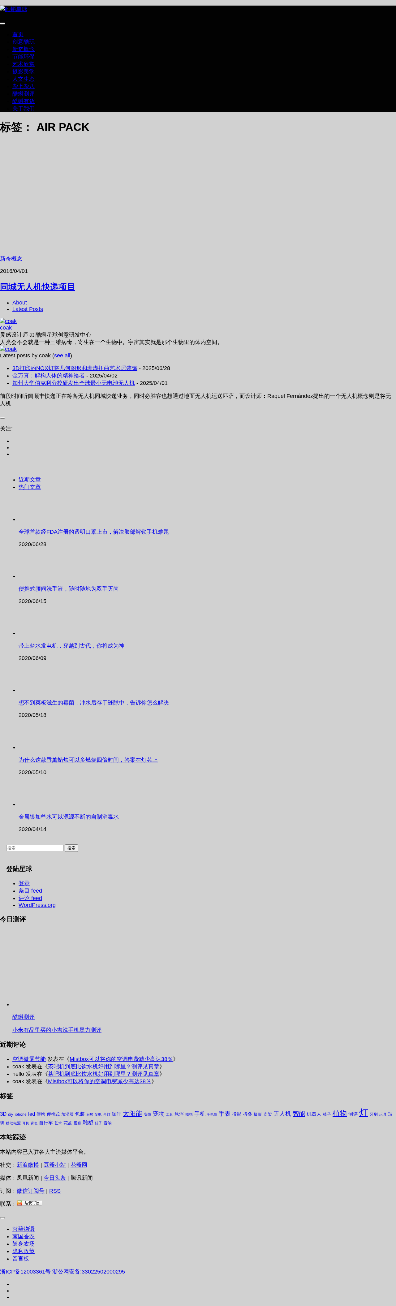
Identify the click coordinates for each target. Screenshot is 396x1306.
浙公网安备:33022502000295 (88, 1272)
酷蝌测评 (23, 94)
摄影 (258, 1114)
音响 (108, 1123)
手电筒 (212, 1114)
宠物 (159, 1113)
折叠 (247, 1114)
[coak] (8, 321)
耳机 (25, 1123)
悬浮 (179, 1114)
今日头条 (55, 1178)
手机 (199, 1114)
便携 (41, 1114)
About (19, 303)
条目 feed (30, 891)
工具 (169, 1114)
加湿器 (67, 1114)
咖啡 (116, 1114)
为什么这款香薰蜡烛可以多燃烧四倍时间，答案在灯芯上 (88, 760)
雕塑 (88, 1123)
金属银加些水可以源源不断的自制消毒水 (69, 817)
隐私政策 (23, 1251)
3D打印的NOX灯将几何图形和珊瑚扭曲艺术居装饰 (74, 368)
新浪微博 (28, 1165)
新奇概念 (23, 49)
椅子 (327, 1114)
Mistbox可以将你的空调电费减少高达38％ (121, 1059)
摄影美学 (23, 71)
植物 (340, 1113)
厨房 (89, 1114)
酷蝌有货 (23, 101)
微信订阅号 (31, 1191)
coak (6, 328)
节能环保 (23, 57)
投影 (236, 1114)
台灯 (106, 1114)
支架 (267, 1114)
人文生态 (23, 79)
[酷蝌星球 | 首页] (13, 9)
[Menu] (2, 23)
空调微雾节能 (29, 1059)
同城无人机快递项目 (37, 286)
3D (3, 1114)
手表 (224, 1113)
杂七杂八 (23, 86)
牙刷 (374, 1114)
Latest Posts (27, 309)
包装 (80, 1114)
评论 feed (30, 898)
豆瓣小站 (55, 1165)
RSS (55, 1191)
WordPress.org (37, 905)
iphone (21, 1114)
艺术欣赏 (23, 64)
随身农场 (23, 1244)
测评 (353, 1114)
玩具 (383, 1114)
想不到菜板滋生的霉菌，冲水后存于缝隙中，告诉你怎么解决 (94, 703)
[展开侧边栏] (2, 418)
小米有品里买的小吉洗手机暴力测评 (56, 1030)
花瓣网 (79, 1165)
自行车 (46, 1122)
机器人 (314, 1114)
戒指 (189, 1114)
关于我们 (23, 109)
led (31, 1114)
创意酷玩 (23, 42)
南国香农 (23, 1236)
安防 (147, 1114)
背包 (34, 1123)
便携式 (53, 1114)
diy (10, 1114)
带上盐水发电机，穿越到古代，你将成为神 (71, 646)
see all (62, 355)
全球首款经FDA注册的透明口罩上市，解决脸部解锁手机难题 (94, 532)
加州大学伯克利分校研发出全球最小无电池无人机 (73, 383)
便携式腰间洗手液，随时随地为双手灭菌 (69, 589)
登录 (24, 883)
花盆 (67, 1122)
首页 (18, 34)
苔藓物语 (23, 1229)
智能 (299, 1113)
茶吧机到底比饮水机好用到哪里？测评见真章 (103, 1066)
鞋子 (98, 1123)
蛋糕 (77, 1123)
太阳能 (132, 1113)
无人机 (282, 1113)
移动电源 (13, 1123)
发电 (98, 1114)
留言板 (20, 1259)
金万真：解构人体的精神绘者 (48, 376)
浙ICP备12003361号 (25, 1272)
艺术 (58, 1123)
